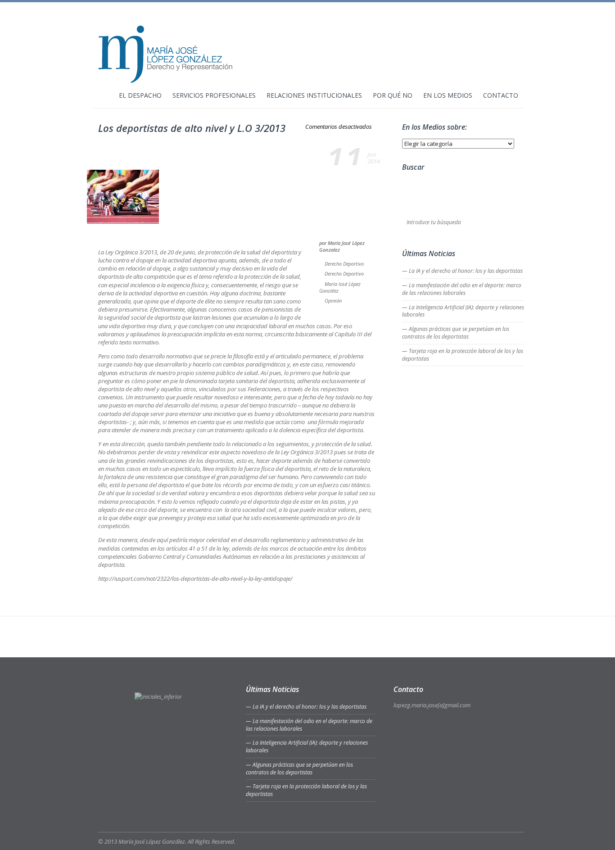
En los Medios (447, 95)
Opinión (333, 300)
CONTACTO (500, 95)
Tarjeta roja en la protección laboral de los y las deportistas (462, 354)
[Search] (518, 223)
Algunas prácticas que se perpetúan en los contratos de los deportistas (455, 332)
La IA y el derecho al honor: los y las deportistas (466, 271)
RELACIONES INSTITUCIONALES (314, 95)
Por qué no (392, 95)
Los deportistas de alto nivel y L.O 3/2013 (191, 128)
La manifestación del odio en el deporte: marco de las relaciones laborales (461, 289)
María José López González (340, 287)
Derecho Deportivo (344, 263)
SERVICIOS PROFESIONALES (214, 95)
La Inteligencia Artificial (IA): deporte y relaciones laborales (463, 311)
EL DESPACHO (140, 95)
